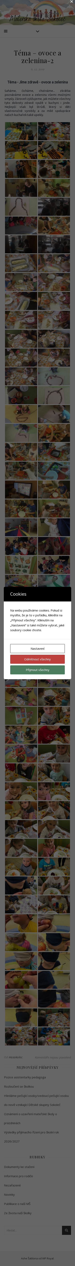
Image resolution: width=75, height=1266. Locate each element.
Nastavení (37, 648)
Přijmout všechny (37, 670)
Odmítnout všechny (37, 659)
